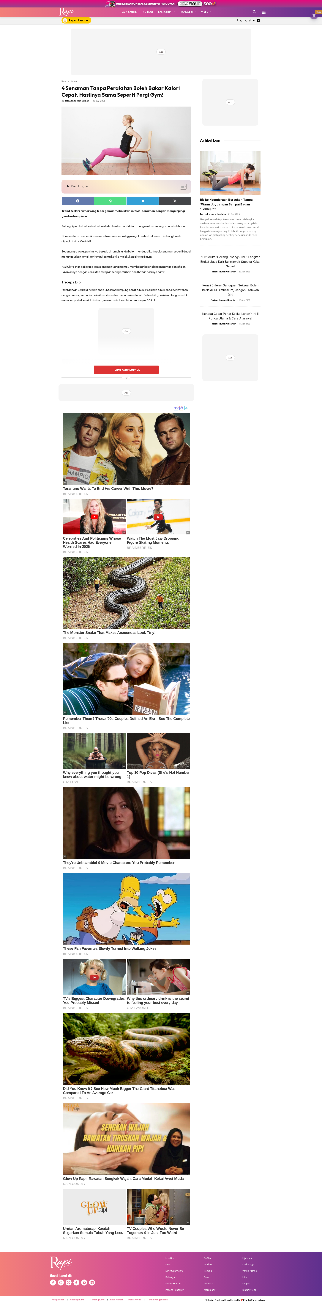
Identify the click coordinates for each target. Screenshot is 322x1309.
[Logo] (66, 12)
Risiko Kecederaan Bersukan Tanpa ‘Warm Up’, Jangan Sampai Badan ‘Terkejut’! (226, 204)
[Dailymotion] (258, 21)
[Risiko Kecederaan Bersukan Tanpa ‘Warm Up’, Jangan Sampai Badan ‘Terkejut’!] (230, 173)
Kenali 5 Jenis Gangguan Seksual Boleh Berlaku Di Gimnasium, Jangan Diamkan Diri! (230, 290)
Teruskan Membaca (126, 369)
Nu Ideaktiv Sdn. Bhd (232, 1300)
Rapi (64, 80)
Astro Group (260, 1300)
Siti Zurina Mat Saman (77, 100)
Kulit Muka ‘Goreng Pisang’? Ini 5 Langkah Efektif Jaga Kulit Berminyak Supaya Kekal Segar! (230, 261)
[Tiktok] (250, 21)
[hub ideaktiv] (264, 10)
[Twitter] (246, 21)
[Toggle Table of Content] (181, 186)
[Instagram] (241, 21)
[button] (254, 11)
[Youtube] (254, 21)
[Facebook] (237, 21)
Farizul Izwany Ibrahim (213, 214)
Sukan (74, 80)
